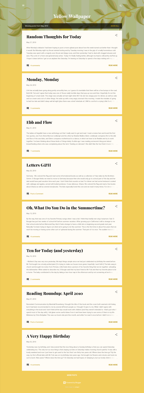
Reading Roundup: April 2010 (54, 293)
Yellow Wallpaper (72, 16)
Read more (113, 65)
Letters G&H (38, 165)
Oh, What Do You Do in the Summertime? (65, 207)
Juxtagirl (77, 387)
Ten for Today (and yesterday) (54, 250)
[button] (116, 35)
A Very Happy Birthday (48, 336)
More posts (72, 375)
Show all (115, 26)
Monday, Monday (42, 79)
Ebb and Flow (39, 122)
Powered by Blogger (73, 383)
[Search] (120, 6)
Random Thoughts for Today (53, 36)
